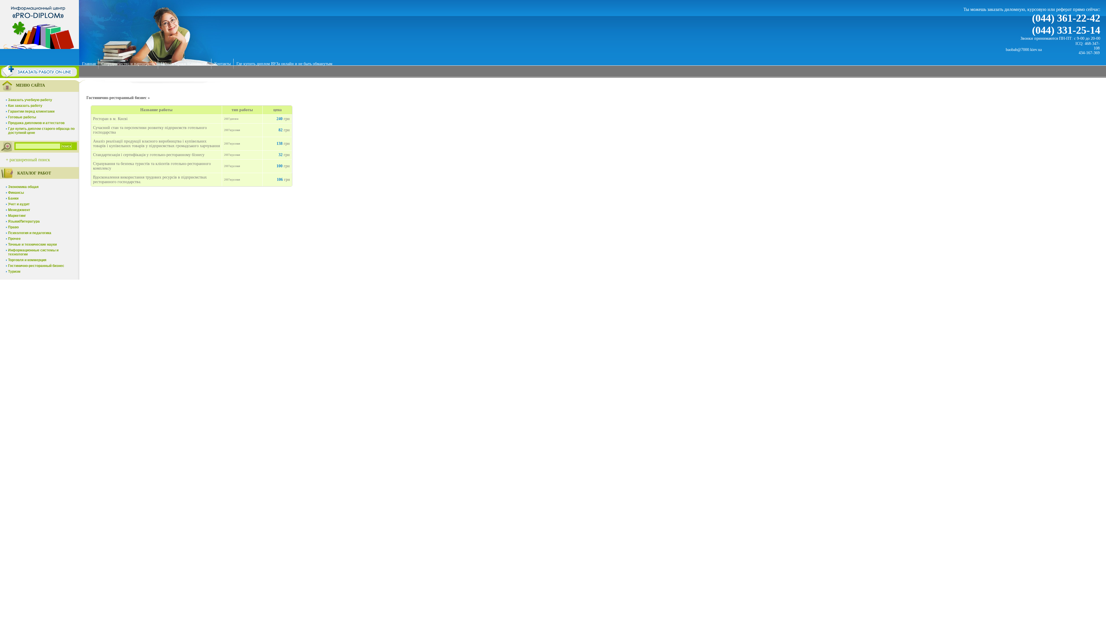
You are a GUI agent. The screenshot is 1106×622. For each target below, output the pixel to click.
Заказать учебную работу (30, 100)
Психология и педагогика (29, 233)
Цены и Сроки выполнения (185, 64)
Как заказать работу (25, 106)
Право (13, 227)
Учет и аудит (19, 204)
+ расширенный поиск (28, 159)
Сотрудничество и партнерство (128, 64)
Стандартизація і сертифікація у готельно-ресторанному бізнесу (148, 155)
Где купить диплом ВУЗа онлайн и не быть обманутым (284, 64)
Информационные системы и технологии (33, 252)
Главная (89, 64)
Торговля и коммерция (27, 260)
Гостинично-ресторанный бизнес (36, 266)
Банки (13, 198)
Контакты (222, 64)
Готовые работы (22, 117)
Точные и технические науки (32, 244)
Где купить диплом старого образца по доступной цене (41, 131)
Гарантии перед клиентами (31, 111)
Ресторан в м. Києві (110, 119)
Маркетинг (17, 216)
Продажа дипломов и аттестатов (36, 123)
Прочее (14, 239)
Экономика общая (23, 187)
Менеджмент (19, 210)
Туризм (14, 272)
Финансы (16, 193)
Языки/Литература (24, 221)
